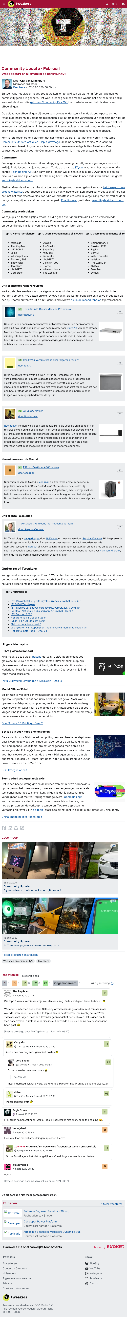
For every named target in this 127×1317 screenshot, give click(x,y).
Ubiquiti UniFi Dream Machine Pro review (47, 309)
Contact (8, 1268)
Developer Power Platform (40, 1221)
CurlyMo (19, 1042)
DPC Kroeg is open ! (14, 770)
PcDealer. (52, 538)
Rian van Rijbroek (110, 550)
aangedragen (32, 538)
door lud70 (24, 365)
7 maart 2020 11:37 (26, 1114)
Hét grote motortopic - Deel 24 (29, 630)
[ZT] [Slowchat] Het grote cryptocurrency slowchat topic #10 (46, 601)
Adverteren (10, 1263)
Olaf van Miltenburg (32, 80)
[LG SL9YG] (111, 433)
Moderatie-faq (30, 975)
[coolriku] (10, 470)
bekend (37, 656)
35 (120, 363)
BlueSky (94, 1263)
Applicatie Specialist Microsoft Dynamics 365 (52, 1231)
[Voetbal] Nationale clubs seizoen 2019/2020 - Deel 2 (42, 611)
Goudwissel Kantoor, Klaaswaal (42, 1225)
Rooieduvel (10, 425)
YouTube (94, 1268)
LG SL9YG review (33, 410)
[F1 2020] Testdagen (23, 604)
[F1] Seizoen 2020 (21, 614)
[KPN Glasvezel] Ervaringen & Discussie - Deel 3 (32, 680)
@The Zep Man (22, 1046)
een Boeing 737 (22, 171)
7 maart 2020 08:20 (23, 1168)
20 (120, 470)
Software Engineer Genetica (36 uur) (46, 1211)
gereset (32, 546)
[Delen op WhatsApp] (22, 828)
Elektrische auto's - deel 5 (26, 624)
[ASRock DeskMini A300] (111, 489)
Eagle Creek (20, 1110)
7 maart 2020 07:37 (23, 995)
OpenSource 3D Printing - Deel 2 (22, 723)
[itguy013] (10, 312)
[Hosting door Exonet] (109, 1247)
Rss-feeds (95, 1278)
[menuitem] (107, 4)
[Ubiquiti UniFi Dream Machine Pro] (111, 331)
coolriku (44, 482)
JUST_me (77, 167)
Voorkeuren (23, 1288)
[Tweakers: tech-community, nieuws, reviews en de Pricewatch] (19, 4)
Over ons (21, 1268)
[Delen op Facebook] (4, 828)
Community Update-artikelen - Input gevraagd (31, 142)
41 (120, 414)
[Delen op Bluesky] (16, 828)
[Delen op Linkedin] (10, 828)
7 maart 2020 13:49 (23, 1132)
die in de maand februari (86, 300)
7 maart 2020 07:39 (44, 1096)
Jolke (17, 1092)
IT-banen (10, 1203)
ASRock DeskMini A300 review (41, 467)
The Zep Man (20, 991)
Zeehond (19, 1146)
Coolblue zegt (73, 797)
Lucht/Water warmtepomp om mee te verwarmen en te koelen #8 (49, 627)
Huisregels (9, 1273)
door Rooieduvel (28, 416)
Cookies (8, 1288)
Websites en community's (18, 961)
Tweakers (43, 961)
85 (120, 312)
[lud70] (10, 363)
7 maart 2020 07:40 (44, 1046)
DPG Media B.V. (44, 1305)
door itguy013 (26, 314)
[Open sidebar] (124, 11)
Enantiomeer (69, 200)
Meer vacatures (112, 1204)
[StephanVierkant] (10, 527)
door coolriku (26, 472)
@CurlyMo (21, 1064)
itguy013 (72, 328)
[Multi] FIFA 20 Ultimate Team (28, 620)
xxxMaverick (20, 1164)
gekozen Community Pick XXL (49, 102)
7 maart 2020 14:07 (41, 1150)
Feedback (19, 87)
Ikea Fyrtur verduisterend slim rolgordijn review (51, 360)
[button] (4, 4)
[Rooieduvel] (10, 414)
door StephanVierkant (31, 529)
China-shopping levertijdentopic (22, 816)
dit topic (38, 809)
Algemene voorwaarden (17, 1278)
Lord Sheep (22, 1060)
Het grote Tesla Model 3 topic (28, 617)
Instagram (95, 1273)
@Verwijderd (21, 1150)
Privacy (7, 1283)
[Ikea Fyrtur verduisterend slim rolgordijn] (111, 382)
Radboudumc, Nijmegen (38, 1215)
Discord (94, 1283)
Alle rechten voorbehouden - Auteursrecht (28, 1308)
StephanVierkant (92, 538)
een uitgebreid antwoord (17, 180)
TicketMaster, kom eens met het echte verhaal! (45, 523)
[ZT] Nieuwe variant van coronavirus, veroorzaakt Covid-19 (45, 607)
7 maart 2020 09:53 (41, 1064)
